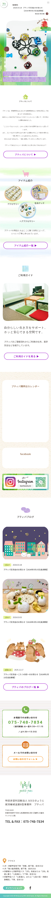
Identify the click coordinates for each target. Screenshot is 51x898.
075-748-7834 (25, 722)
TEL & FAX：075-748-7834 (24, 821)
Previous (6, 49)
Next (45, 49)
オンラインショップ (14, 888)
